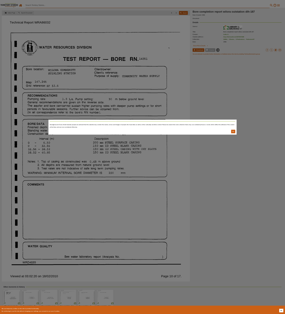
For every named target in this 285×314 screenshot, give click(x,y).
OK (233, 131)
